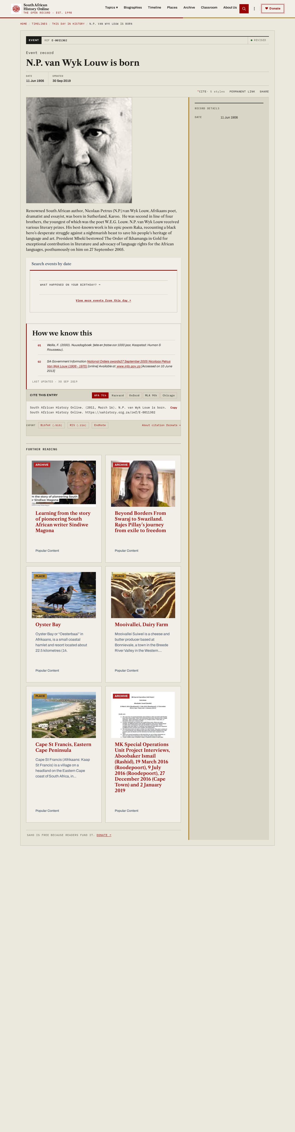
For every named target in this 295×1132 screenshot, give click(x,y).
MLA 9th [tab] (151, 395)
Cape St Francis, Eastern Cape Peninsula (63, 747)
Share (264, 91)
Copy (173, 407)
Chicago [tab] (169, 395)
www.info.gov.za (128, 366)
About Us (230, 7)
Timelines (39, 23)
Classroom (209, 7)
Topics (111, 7)
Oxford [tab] (134, 395)
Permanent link (242, 91)
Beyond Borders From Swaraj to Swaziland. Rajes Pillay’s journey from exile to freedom (140, 521)
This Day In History (68, 23)
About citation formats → (161, 425)
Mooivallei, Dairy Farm (141, 624)
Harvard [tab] (118, 395)
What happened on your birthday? (70, 284)
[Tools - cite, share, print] (254, 9)
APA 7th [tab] (100, 395)
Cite (211, 91)
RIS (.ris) (78, 425)
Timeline (154, 7)
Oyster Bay (48, 624)
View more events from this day (103, 300)
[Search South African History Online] (244, 8)
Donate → (104, 835)
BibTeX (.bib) (51, 425)
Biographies (133, 7)
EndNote (100, 425)
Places (172, 7)
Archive (189, 7)
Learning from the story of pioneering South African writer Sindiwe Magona (62, 521)
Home (23, 23)
